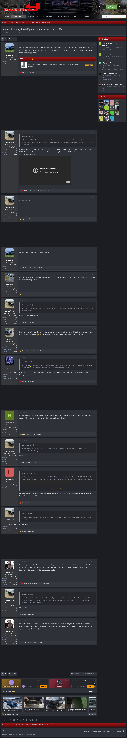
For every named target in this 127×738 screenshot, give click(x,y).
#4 (95, 249)
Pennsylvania (13, 435)
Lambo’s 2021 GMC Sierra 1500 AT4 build (77, 709)
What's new (47, 16)
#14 (95, 590)
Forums (18, 16)
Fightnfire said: (26, 305)
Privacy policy (106, 731)
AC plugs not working (109, 63)
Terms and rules (96, 731)
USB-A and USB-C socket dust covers (32, 680)
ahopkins (7, 32)
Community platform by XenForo (20, 734)
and (33, 267)
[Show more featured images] (94, 702)
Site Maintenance (25, 200)
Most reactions (106, 97)
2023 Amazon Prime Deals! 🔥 (78, 680)
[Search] (123, 7)
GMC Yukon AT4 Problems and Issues (113, 50)
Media (32, 16)
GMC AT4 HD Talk (107, 80)
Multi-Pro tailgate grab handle (112, 84)
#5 (95, 274)
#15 (95, 620)
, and (37, 583)
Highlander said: (27, 513)
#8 (95, 357)
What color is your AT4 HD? (54, 710)
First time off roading (109, 73)
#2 (95, 132)
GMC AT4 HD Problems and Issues (112, 69)
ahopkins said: (26, 136)
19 (16, 580)
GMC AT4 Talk (106, 58)
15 (16, 376)
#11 (95, 469)
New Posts (105, 39)
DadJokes (27, 686)
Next (14, 39)
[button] (119, 7)
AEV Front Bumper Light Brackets (32, 709)
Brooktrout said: (27, 445)
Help (114, 731)
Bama (15, 351)
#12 (95, 509)
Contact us (86, 731)
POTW (76, 16)
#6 (95, 300)
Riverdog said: (26, 594)
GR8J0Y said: (26, 362)
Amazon (43, 686)
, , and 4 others (37, 190)
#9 (95, 412)
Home (7, 16)
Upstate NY (13, 584)
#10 (95, 440)
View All (92, 691)
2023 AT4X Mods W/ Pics (10, 710)
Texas (15, 154)
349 (16, 151)
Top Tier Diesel (107, 54)
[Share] (92, 44)
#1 (95, 44)
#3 (95, 197)
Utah (15, 380)
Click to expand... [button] (57, 488)
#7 (95, 329)
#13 (95, 561)
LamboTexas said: (27, 473)
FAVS (87, 16)
